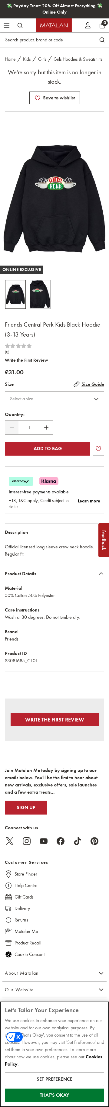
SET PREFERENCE (54, 1079)
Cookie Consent (30, 954)
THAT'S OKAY (54, 1095)
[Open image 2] (40, 294)
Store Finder (26, 874)
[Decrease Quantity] (11, 427)
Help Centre (26, 885)
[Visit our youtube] (43, 841)
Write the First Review (26, 360)
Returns (21, 920)
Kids (27, 59)
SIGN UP (26, 808)
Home (10, 59)
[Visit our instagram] (26, 841)
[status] (29, 427)
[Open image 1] (15, 294)
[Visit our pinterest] (94, 841)
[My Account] (87, 25)
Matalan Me (26, 931)
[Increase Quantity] (46, 427)
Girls (42, 59)
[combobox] (54, 399)
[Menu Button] (6, 25)
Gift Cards (24, 897)
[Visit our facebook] (60, 841)
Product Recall (28, 943)
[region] (54, 1054)
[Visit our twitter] (10, 841)
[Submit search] (20, 25)
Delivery (22, 908)
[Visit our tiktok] (77, 841)
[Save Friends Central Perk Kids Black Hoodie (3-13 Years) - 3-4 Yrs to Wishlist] (38, 98)
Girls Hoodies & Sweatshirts (78, 59)
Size (9, 384)
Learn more (89, 501)
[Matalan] (54, 25)
